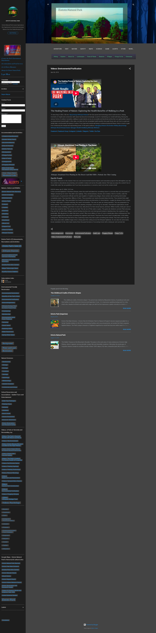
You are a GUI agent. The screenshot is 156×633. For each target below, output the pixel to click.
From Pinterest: (6, 319)
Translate (15, 84)
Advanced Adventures (8, 420)
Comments (7, 282)
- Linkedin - (5, 524)
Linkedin (79, 131)
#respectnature (65, 128)
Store (123, 49)
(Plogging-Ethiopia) (8, 165)
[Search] (133, 5)
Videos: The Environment (10, 441)
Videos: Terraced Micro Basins (11, 481)
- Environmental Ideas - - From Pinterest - (9, 531)
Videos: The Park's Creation (11, 458)
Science (99, 49)
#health (78, 128)
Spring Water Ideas (8, 335)
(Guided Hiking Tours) (8, 139)
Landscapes (80, 56)
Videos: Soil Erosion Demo (10, 463)
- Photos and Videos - (8, 520)
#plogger (73, 128)
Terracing (5, 322)
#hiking (116, 125)
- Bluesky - (5, 509)
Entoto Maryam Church (9, 573)
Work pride (77, 237)
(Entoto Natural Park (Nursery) (11, 192)
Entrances (129, 56)
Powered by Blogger (92, 624)
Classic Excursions (8, 417)
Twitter (91, 131)
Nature (74, 49)
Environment (69, 233)
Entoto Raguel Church (9, 579)
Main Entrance (14, 566)
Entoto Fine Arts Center (10, 265)
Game (107, 49)
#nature (85, 115)
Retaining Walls (7, 328)
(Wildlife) (5, 214)
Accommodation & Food (9, 255)
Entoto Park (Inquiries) (59, 314)
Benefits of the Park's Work (10, 296)
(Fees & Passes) (7, 146)
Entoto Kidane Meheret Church (12, 582)
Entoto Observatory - (9, 423)
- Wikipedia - (5, 549)
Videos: (4, 484)
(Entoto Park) (6, 201)
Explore (62, 56)
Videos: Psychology (11, 503)
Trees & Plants (91, 56)
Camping (5, 407)
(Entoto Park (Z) (7, 149)
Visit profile (12, 33)
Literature (5, 410)
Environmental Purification (83, 233)
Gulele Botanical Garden (9, 595)
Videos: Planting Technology (10, 469)
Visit (66, 49)
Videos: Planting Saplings (10, 466)
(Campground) (6, 161)
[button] (130, 69)
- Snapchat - (5, 535)
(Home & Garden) (7, 195)
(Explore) (5, 210)
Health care (96, 233)
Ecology (4, 368)
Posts (6, 280)
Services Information (8, 256)
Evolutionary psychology (9, 387)
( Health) (4, 207)
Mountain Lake (9, 175)
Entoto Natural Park (58, 335)
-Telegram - (5, 538)
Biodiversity (6, 362)
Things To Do (119, 56)
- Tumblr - (5, 542)
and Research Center (8, 425)
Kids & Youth (6, 413)
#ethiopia (80, 115)
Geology (4, 374)
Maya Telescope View (10, 268)
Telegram (85, 131)
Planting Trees (6, 404)
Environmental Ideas (8, 317)
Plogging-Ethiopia (107, 233)
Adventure (58, 49)
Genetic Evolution (7, 384)
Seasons (101, 56)
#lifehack (96, 128)
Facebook (54, 131)
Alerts (115, 49)
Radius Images (95, 628)
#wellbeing (84, 128)
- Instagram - (6, 519)
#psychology (73, 115)
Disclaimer (5, 620)
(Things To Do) (6, 155)
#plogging (98, 125)
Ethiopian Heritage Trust (10, 499)
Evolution (5, 371)
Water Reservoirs (7, 332)
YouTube (97, 131)
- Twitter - (5, 545)
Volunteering (6, 311)
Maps (91, 49)
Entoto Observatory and (9, 585)
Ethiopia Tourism (7, 233)
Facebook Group (63, 131)
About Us (71, 56)
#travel (59, 128)
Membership (6, 314)
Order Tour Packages (8, 401)
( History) (5, 217)
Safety (83, 49)
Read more (127, 308)
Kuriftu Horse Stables (10, 272)
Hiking (56, 56)
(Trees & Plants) (7, 229)
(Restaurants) (6, 152)
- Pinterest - (5, 527)
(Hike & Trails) (6, 158)
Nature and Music (15, 438)
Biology (4, 365)
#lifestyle (91, 128)
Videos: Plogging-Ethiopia (10, 494)
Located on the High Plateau (11, 445)
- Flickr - (4, 515)
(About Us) (5, 223)
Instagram (72, 131)
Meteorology (6, 381)
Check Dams (6, 325)
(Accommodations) (8, 142)
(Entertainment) (6, 198)
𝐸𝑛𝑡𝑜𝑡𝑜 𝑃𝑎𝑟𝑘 (8, 599)
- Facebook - (6, 512)
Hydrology (5, 377)
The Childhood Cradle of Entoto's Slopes (66, 293)
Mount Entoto (6, 576)
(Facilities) (5, 220)
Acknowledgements (57, 233)
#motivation (110, 125)
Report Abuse (5, 94)
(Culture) (4, 204)
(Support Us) (6, 226)
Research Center (7, 587)
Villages (109, 56)
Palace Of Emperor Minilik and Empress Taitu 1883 (11, 591)
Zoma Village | (7, 173)
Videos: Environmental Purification (62, 237)
